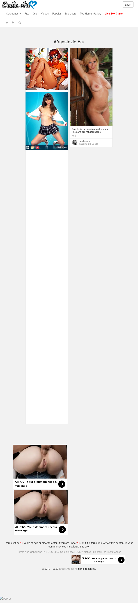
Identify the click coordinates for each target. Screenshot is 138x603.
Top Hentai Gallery (90, 13)
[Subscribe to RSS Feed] (13, 22)
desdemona (84, 141)
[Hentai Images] (47, 68)
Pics (27, 13)
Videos (45, 13)
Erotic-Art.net (66, 568)
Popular (56, 13)
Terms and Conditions (29, 552)
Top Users (70, 13)
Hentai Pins (99, 552)
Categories (12, 13)
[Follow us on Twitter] (7, 22)
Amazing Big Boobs (88, 143)
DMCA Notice (83, 552)
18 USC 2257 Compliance (59, 552)
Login (128, 4)
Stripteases (114, 552)
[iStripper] (47, 120)
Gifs (35, 13)
